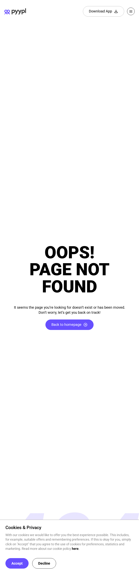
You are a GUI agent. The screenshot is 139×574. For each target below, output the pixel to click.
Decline (44, 563)
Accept (17, 563)
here (75, 549)
